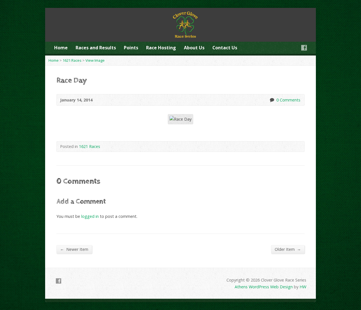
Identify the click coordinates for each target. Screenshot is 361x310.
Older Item (288, 249)
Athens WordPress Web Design (264, 286)
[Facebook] (304, 47)
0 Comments (271, 100)
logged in (90, 216)
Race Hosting (161, 48)
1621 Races (72, 60)
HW (303, 286)
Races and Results (96, 48)
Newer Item (74, 249)
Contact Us (224, 48)
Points (131, 48)
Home (61, 48)
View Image (95, 60)
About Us (194, 48)
